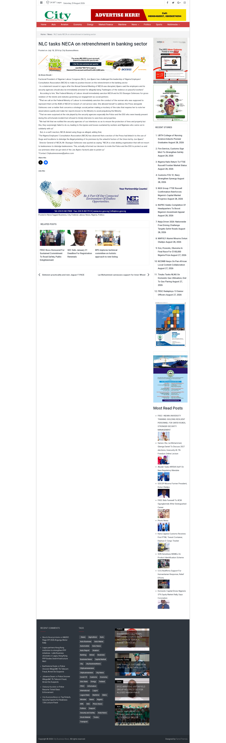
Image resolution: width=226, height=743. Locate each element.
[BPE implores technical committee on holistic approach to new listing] (107, 238)
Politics (147, 24)
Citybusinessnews (87, 668)
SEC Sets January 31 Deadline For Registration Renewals (79, 253)
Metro (104, 695)
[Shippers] (170, 379)
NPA (81, 704)
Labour (82, 215)
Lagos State (84, 695)
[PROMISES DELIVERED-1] (170, 103)
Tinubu (96, 717)
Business (63, 215)
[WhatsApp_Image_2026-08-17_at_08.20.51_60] (170, 60)
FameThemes (182, 739)
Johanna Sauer (48, 676)
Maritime (122, 24)
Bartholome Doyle (49, 666)
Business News (86, 659)
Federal (75, 215)
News (134, 24)
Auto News (96, 646)
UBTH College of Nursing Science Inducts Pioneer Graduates (170, 139)
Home (43, 24)
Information (91, 686)
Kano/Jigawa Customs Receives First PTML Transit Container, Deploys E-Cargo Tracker (172, 537)
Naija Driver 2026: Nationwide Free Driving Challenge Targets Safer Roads (172, 225)
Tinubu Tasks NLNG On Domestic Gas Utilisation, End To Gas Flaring (172, 278)
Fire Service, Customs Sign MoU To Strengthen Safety (131, 666)
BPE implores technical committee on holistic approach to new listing (106, 253)
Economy (78, 24)
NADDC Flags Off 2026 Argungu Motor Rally (55, 640)
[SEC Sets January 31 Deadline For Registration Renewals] (79, 238)
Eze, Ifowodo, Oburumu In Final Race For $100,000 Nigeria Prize (170, 251)
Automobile (84, 646)
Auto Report (84, 650)
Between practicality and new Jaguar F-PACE (63, 275)
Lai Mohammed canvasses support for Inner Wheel (121, 275)
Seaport (92, 708)
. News (82, 637)
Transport (83, 722)
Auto (54, 24)
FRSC (82, 686)
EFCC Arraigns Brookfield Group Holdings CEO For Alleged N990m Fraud (131, 689)
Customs (93, 677)
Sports (159, 24)
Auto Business (85, 641)
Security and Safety (87, 713)
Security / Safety (123, 660)
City (69, 215)
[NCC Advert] (93, 197)
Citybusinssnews (86, 673)
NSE (88, 704)
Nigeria (94, 215)
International (84, 691)
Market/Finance (106, 24)
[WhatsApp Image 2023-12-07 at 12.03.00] (170, 324)
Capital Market (100, 659)
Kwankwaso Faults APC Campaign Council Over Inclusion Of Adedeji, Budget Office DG (129, 638)
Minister (83, 699)
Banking (83, 655)
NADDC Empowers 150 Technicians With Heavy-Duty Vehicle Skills (130, 714)
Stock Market (85, 717)
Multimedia (172, 24)
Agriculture (93, 637)
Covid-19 (83, 677)
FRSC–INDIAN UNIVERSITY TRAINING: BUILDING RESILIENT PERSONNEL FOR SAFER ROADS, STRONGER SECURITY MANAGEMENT (172, 423)
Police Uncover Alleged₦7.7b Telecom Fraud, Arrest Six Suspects (55, 669)
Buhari (92, 655)
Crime (119, 682)
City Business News (61, 739)
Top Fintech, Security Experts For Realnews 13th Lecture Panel (56, 700)
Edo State (83, 681)
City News (100, 673)
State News (102, 713)
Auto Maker (98, 641)
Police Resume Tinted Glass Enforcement (53, 689)
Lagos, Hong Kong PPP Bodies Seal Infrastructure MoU (55, 658)
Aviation (64, 24)
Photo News (97, 704)
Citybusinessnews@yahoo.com (60, 153)
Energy (90, 24)
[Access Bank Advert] (93, 64)
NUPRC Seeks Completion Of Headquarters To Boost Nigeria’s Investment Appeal (172, 208)
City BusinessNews (70, 50)
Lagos (95, 691)
